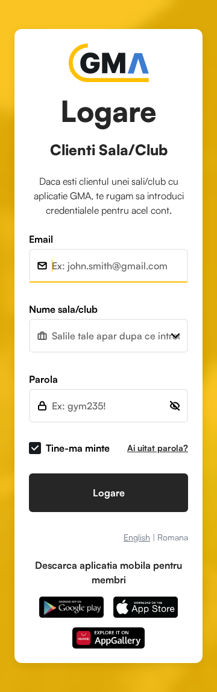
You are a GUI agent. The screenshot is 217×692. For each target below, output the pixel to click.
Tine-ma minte (78, 448)
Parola (43, 379)
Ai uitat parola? (157, 448)
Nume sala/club (63, 309)
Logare (109, 493)
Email (41, 239)
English (137, 537)
